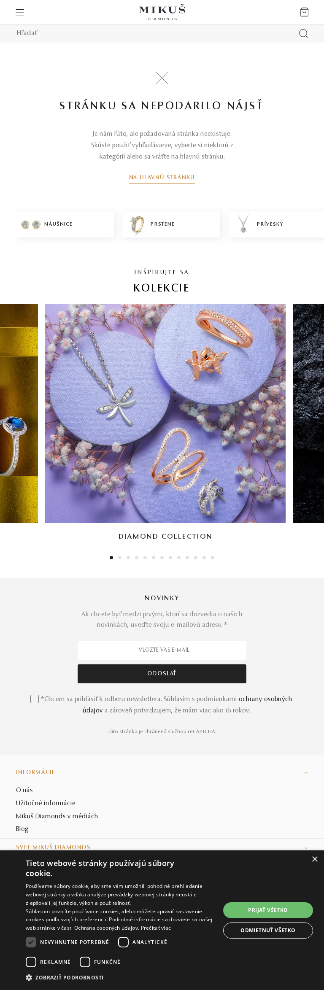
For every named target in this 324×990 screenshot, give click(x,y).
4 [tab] (136, 558)
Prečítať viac (156, 927)
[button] (123, 978)
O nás (24, 790)
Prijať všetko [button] (268, 910)
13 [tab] (212, 558)
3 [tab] (128, 558)
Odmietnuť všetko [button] (267, 930)
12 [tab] (204, 558)
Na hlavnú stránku (162, 178)
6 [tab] (153, 558)
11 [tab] (195, 558)
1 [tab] (111, 558)
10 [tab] (187, 558)
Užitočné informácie (46, 803)
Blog (22, 829)
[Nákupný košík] (304, 12)
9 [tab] (179, 558)
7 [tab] (162, 558)
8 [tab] (170, 558)
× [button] (314, 859)
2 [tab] (120, 558)
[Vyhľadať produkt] (303, 33)
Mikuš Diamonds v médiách (57, 816)
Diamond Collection (166, 537)
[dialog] (162, 920)
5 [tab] (145, 558)
